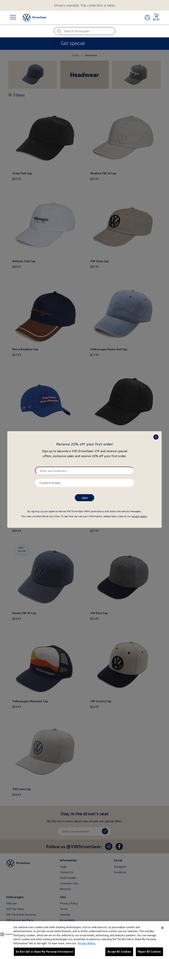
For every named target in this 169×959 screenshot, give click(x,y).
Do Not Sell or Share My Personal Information (44, 951)
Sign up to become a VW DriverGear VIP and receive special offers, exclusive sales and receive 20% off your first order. (84, 453)
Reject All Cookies (149, 951)
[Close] (162, 927)
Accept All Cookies (119, 951)
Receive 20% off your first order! (84, 444)
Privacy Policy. (87, 943)
